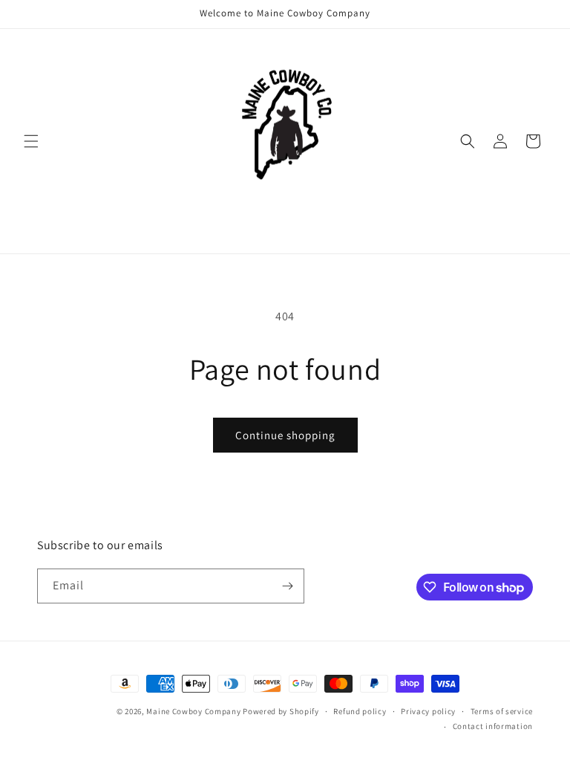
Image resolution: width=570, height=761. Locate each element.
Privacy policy (428, 711)
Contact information (493, 726)
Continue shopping (285, 435)
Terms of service (502, 711)
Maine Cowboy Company (193, 711)
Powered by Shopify (281, 711)
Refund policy (359, 711)
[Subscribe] (287, 586)
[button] (31, 141)
